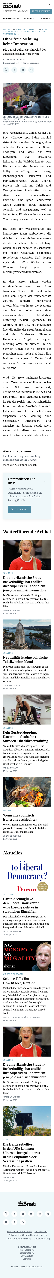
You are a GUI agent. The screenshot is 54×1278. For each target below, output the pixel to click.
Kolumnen (44, 19)
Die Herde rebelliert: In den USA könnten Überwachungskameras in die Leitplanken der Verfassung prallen (21, 1152)
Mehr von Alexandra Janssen (20, 465)
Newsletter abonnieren (19, 1232)
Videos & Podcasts (13, 974)
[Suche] (50, 5)
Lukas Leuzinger (12, 836)
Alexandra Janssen (14, 59)
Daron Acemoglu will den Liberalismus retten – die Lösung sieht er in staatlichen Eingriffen (21, 905)
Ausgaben (23, 11)
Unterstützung (42, 1239)
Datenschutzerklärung (18, 1239)
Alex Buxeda (33, 1017)
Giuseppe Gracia (12, 685)
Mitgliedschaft (41, 11)
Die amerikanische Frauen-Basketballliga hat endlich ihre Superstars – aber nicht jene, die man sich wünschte (24, 584)
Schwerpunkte (11, 19)
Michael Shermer (12, 1017)
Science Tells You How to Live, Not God (19, 981)
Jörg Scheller (10, 768)
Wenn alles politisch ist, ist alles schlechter (20, 817)
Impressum (40, 1232)
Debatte (7, 1140)
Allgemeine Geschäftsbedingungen (28, 1235)
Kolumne (8, 29)
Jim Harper (9, 1178)
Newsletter (9, 11)
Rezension (8, 894)
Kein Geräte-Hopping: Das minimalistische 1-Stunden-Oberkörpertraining (25, 737)
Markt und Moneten (27, 29)
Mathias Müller (12, 610)
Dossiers (29, 19)
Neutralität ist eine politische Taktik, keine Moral (25, 660)
